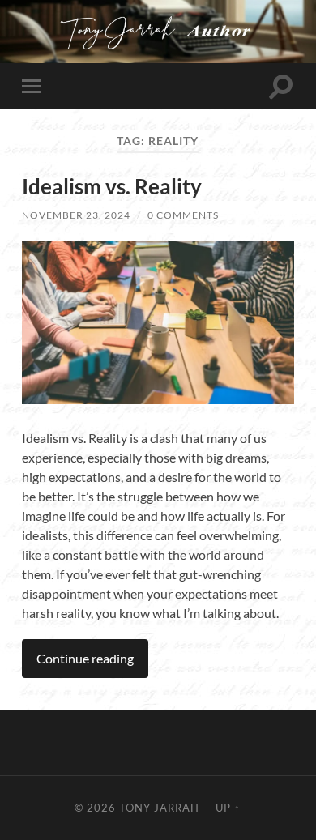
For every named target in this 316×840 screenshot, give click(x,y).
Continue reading (85, 658)
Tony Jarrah (159, 807)
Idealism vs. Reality (112, 186)
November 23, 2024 (76, 215)
